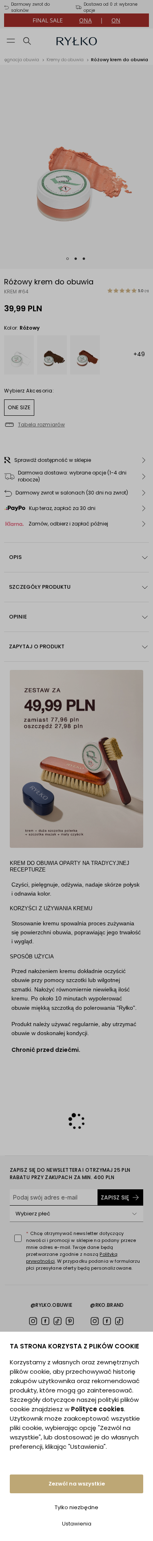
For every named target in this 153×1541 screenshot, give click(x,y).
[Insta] (33, 1321)
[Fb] (45, 1321)
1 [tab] (68, 258)
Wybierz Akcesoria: (29, 390)
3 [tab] (84, 258)
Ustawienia (76, 1524)
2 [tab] (76, 258)
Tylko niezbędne (76, 1507)
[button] (76, 460)
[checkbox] (18, 1238)
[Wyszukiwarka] (27, 40)
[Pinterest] (70, 1321)
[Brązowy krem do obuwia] (52, 355)
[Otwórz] (134, 1214)
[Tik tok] (57, 1321)
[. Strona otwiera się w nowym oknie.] (76, 167)
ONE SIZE (19, 407)
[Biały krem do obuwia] (19, 355)
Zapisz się (115, 1197)
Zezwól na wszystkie (77, 1484)
